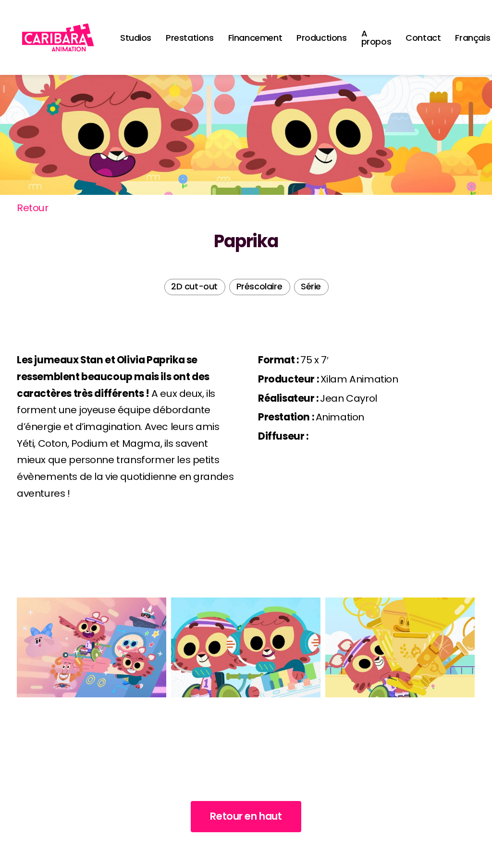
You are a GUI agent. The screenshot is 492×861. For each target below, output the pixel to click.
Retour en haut (246, 816)
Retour (33, 208)
